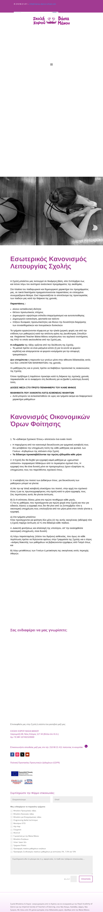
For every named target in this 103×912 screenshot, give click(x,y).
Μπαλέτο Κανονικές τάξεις (23, 814)
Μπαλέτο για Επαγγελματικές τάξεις (27, 817)
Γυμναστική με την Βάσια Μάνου (26, 836)
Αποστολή (85, 879)
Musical (16, 832)
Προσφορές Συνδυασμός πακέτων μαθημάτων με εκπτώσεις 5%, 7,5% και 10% (44, 851)
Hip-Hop (16, 826)
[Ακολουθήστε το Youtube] (27, 754)
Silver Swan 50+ (20, 842)
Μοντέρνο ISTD (19, 823)
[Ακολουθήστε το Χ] (22, 754)
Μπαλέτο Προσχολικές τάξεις (24, 810)
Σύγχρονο (17, 829)
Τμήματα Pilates (19, 845)
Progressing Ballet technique (25, 820)
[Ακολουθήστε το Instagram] (17, 754)
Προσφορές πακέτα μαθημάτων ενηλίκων (29, 848)
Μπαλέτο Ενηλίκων (21, 839)
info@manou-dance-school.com (42, 4)
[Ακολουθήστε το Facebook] (12, 754)
